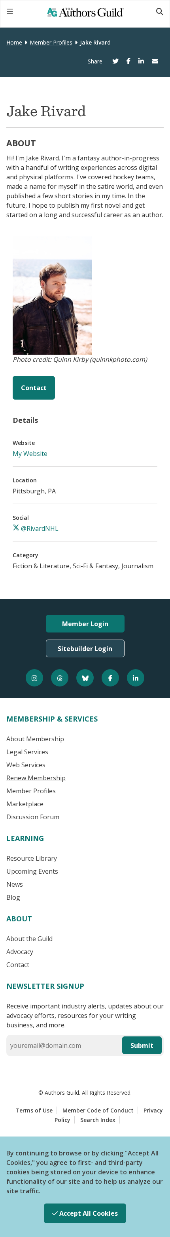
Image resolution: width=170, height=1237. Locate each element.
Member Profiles (51, 42)
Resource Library (31, 858)
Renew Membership (36, 778)
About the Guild (29, 938)
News (14, 884)
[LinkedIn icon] (135, 677)
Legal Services (27, 752)
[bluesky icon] (85, 677)
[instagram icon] (34, 677)
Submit (141, 1045)
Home (14, 42)
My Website (30, 453)
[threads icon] (59, 677)
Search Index (97, 1120)
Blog (13, 897)
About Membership (35, 739)
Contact (34, 387)
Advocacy (19, 951)
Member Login (85, 623)
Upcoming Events (32, 871)
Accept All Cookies (88, 1213)
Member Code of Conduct (98, 1110)
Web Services (25, 765)
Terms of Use (34, 1110)
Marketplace (24, 804)
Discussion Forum (32, 817)
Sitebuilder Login (85, 648)
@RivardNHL (39, 528)
